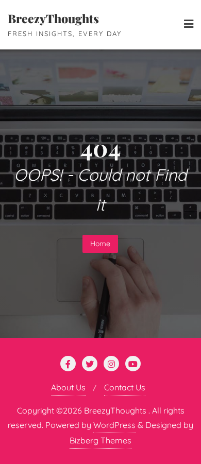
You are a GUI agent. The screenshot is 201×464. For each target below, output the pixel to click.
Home (100, 243)
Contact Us (124, 387)
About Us (68, 387)
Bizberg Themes (100, 440)
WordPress (114, 425)
